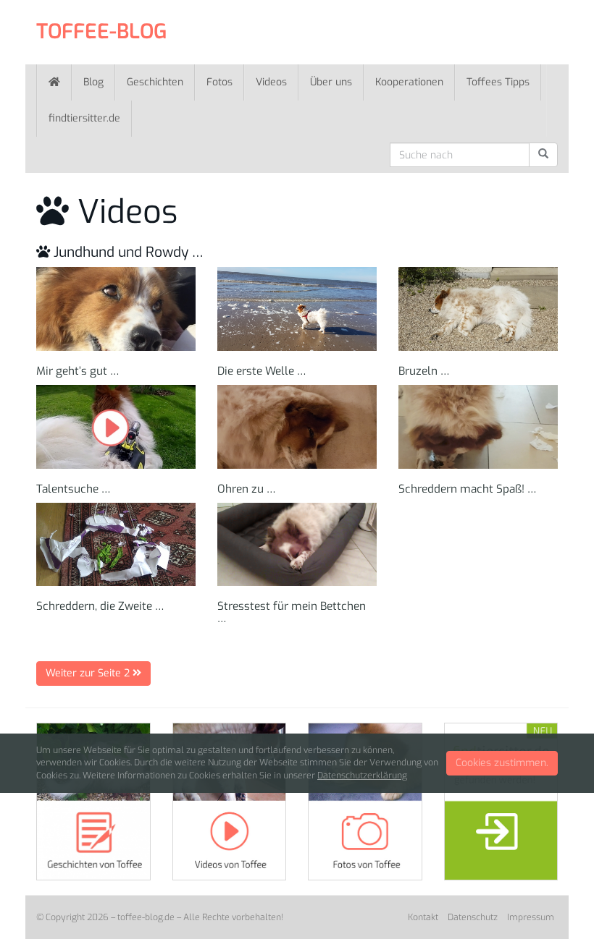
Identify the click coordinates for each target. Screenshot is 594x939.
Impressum (530, 917)
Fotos (219, 82)
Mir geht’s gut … (78, 371)
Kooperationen (409, 82)
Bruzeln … (424, 371)
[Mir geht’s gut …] (116, 309)
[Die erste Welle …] (297, 309)
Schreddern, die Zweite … (100, 606)
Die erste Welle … (261, 371)
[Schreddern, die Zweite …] (116, 545)
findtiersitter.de (84, 118)
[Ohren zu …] (297, 427)
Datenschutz (473, 917)
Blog (93, 82)
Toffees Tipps (498, 82)
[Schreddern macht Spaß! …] (478, 427)
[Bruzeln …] (478, 309)
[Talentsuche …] (116, 427)
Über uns (331, 82)
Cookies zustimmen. (502, 763)
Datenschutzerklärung (362, 775)
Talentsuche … (73, 489)
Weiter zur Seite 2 (89, 673)
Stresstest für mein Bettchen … (291, 612)
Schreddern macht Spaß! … (467, 489)
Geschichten (155, 82)
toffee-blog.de (146, 917)
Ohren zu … (246, 489)
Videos (271, 82)
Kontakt (423, 917)
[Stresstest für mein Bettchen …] (297, 545)
